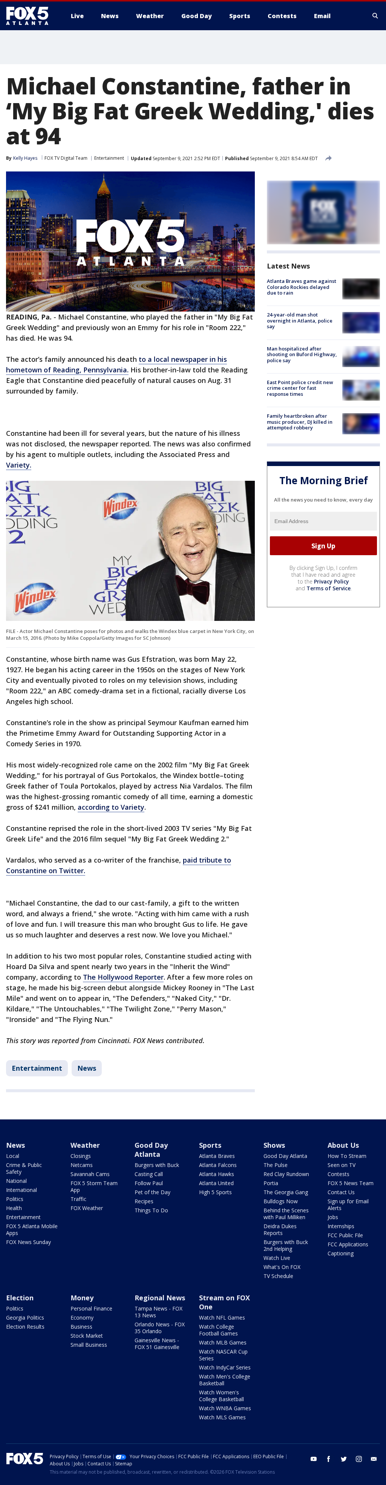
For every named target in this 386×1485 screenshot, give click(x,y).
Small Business (88, 1344)
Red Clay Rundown (286, 1174)
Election (20, 1297)
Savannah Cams (90, 1174)
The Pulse (275, 1165)
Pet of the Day (152, 1192)
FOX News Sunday (28, 1242)
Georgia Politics (25, 1317)
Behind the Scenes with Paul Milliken (286, 1214)
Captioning (341, 1253)
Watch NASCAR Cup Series (223, 1355)
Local (12, 1155)
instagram (359, 1459)
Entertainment (109, 158)
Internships (341, 1226)
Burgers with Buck (157, 1165)
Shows (274, 1145)
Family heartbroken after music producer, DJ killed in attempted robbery (299, 421)
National (16, 1180)
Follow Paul (149, 1183)
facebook (329, 1459)
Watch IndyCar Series (225, 1367)
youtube (314, 1459)
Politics (14, 1199)
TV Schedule (278, 1276)
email (374, 1459)
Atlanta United (216, 1183)
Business (81, 1326)
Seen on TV (341, 1165)
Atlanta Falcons (218, 1165)
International (21, 1189)
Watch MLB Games (223, 1342)
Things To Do (151, 1210)
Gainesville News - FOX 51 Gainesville (157, 1344)
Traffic (78, 1199)
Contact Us (341, 1192)
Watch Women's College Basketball (221, 1396)
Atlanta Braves (217, 1155)
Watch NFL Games (222, 1317)
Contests (338, 1174)
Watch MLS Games (222, 1417)
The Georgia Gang (285, 1192)
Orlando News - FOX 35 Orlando (160, 1328)
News (86, 1068)
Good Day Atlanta (151, 1150)
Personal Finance (91, 1308)
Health (14, 1208)
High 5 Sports (215, 1192)
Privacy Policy (331, 581)
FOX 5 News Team (351, 1183)
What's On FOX (281, 1266)
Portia (270, 1183)
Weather (85, 1145)
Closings (80, 1155)
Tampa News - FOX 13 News (158, 1312)
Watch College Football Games (218, 1330)
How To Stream (347, 1155)
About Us (343, 1145)
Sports (210, 1145)
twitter (344, 1459)
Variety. (18, 464)
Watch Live (276, 1257)
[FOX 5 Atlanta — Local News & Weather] (31, 16)
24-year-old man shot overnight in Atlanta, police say (299, 320)
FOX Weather (86, 1208)
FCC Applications (348, 1244)
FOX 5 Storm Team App (94, 1186)
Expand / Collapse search (375, 16)
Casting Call (149, 1174)
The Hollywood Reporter (123, 977)
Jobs (333, 1217)
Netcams (81, 1165)
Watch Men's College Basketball (224, 1380)
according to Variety (111, 807)
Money (81, 1297)
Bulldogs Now (280, 1201)
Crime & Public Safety (24, 1168)
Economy (81, 1317)
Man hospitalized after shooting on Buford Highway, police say (302, 354)
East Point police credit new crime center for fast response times (300, 388)
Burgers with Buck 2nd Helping (285, 1245)
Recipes (144, 1201)
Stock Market (86, 1335)
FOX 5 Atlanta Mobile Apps (32, 1229)
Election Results (25, 1326)
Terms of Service (328, 588)
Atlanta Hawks (216, 1174)
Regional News (160, 1297)
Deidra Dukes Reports (280, 1229)
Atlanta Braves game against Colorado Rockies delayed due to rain (301, 287)
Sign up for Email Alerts (348, 1205)
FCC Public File (345, 1235)
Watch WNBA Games (225, 1408)
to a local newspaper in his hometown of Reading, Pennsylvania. (116, 364)
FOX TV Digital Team (65, 158)
